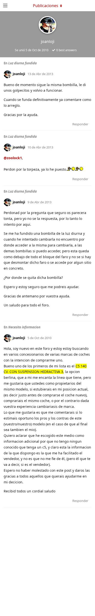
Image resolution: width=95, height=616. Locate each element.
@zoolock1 (13, 158)
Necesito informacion (24, 327)
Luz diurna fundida (22, 63)
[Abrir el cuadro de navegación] (5, 5)
